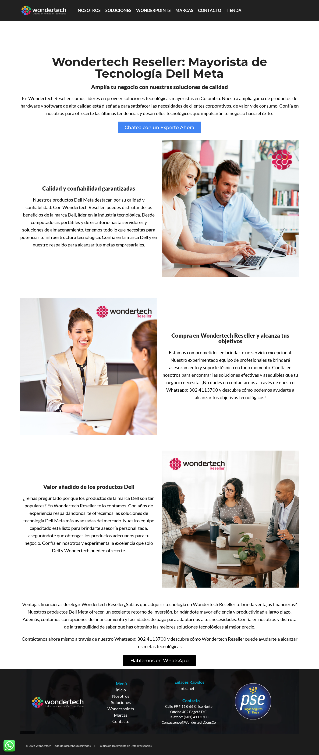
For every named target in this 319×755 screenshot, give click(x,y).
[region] (159, 701)
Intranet (187, 688)
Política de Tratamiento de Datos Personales (125, 746)
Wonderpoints (120, 708)
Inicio (121, 689)
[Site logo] (43, 10)
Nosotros (120, 696)
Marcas (121, 715)
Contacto (120, 721)
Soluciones (121, 702)
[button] (159, 127)
